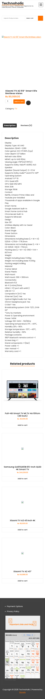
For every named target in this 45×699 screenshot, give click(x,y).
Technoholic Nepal (11, 680)
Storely (22, 692)
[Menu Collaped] (41, 4)
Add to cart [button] (22, 425)
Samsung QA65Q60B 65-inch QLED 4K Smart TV (22, 468)
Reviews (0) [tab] (26, 125)
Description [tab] (10, 125)
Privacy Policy (13, 611)
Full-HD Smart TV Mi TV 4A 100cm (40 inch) (22, 414)
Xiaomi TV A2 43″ (22, 571)
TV (16, 108)
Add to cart (19, 102)
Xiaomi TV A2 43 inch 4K (22, 520)
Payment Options (15, 606)
